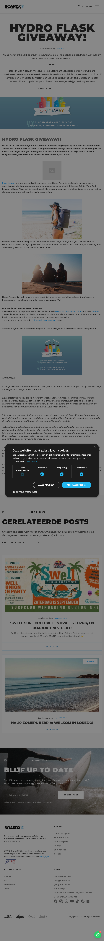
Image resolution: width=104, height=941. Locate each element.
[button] (25, 492)
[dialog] (52, 470)
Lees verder (31, 461)
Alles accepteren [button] (76, 485)
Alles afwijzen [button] (46, 485)
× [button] (94, 447)
